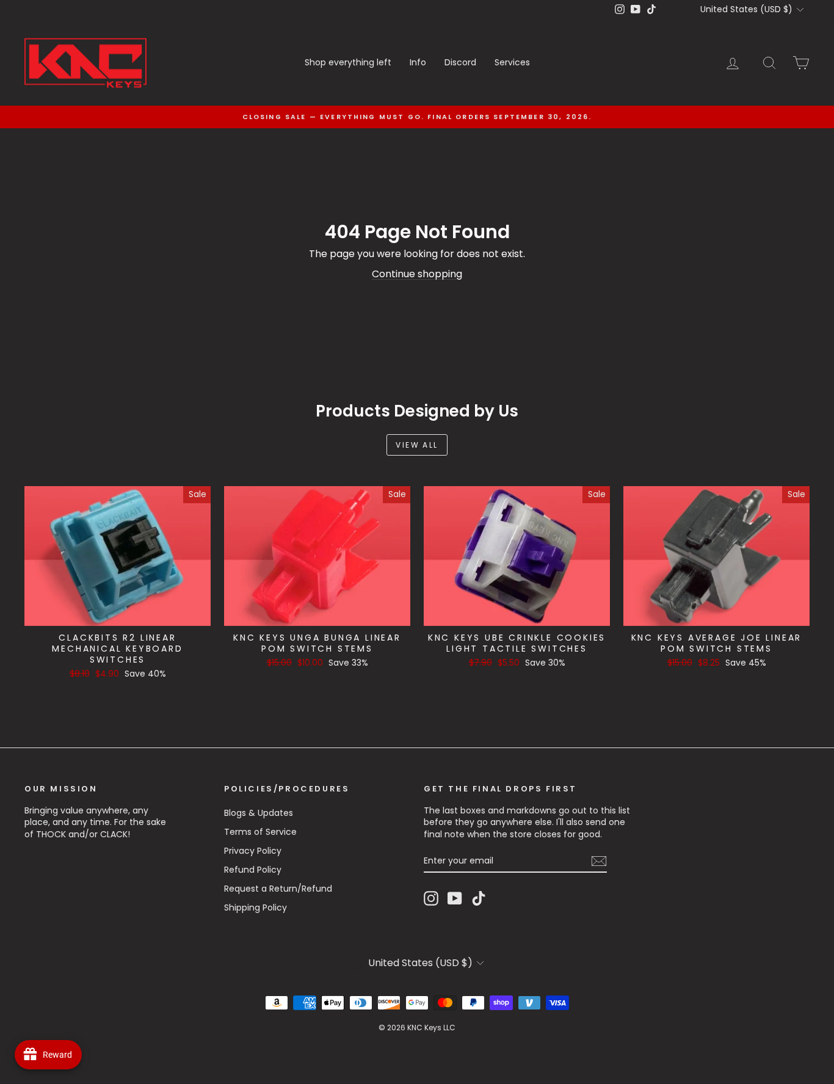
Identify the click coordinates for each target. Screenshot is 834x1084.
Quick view (117, 613)
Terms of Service (260, 832)
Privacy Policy (252, 851)
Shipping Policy (255, 907)
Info (418, 62)
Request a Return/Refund (278, 888)
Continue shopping (417, 274)
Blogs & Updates (258, 813)
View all (417, 445)
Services (512, 62)
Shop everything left (348, 62)
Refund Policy (252, 870)
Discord (460, 62)
